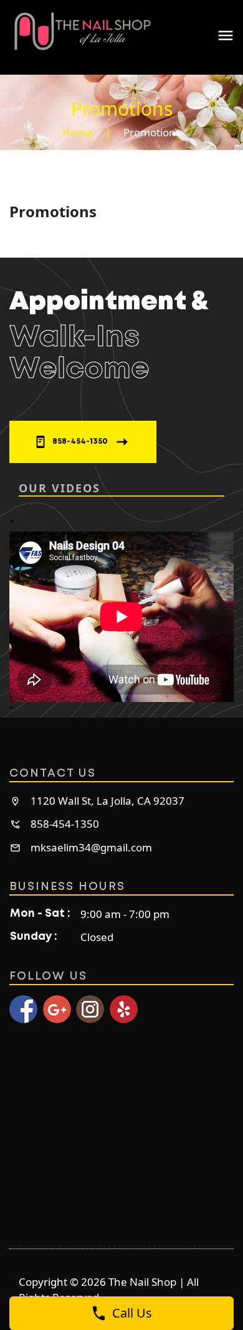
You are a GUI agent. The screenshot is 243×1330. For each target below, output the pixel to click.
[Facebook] (23, 1009)
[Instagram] (90, 1009)
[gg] (57, 1009)
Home (77, 132)
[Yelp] (124, 1009)
